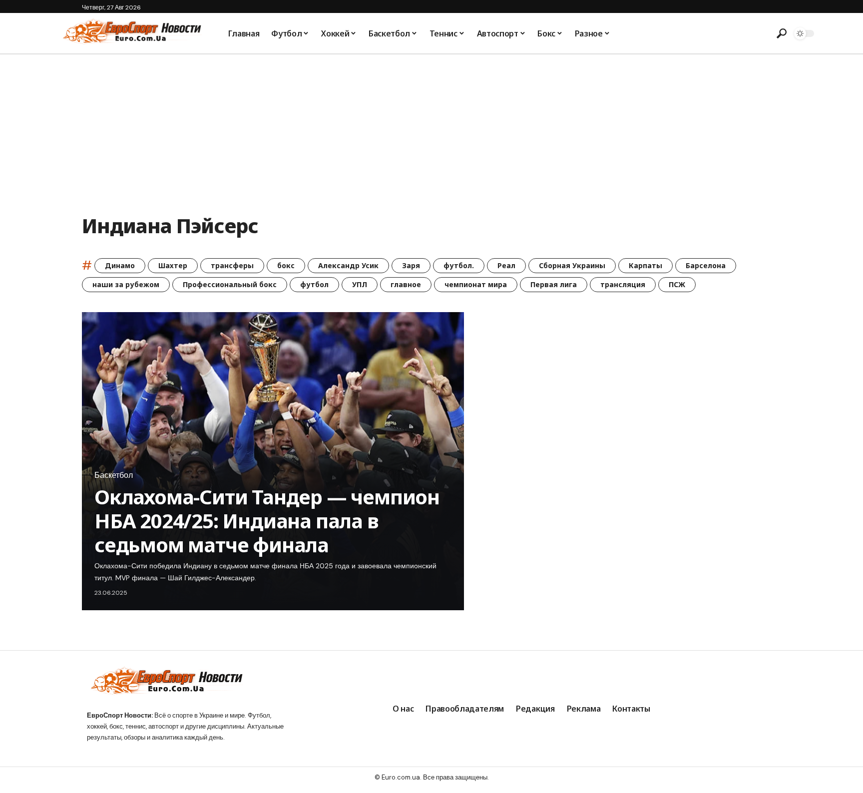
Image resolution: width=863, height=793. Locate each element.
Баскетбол (113, 475)
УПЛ (359, 284)
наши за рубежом (125, 284)
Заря (411, 265)
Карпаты (645, 265)
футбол (314, 284)
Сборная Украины (572, 265)
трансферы (232, 265)
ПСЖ (677, 284)
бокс (286, 265)
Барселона (706, 265)
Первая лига (553, 284)
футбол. (458, 265)
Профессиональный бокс (230, 284)
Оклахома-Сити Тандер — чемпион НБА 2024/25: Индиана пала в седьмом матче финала (266, 520)
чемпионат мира (475, 284)
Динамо (120, 265)
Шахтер (172, 265)
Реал (506, 265)
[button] (782, 33)
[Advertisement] (431, 129)
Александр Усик (348, 265)
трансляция (622, 284)
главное (406, 284)
